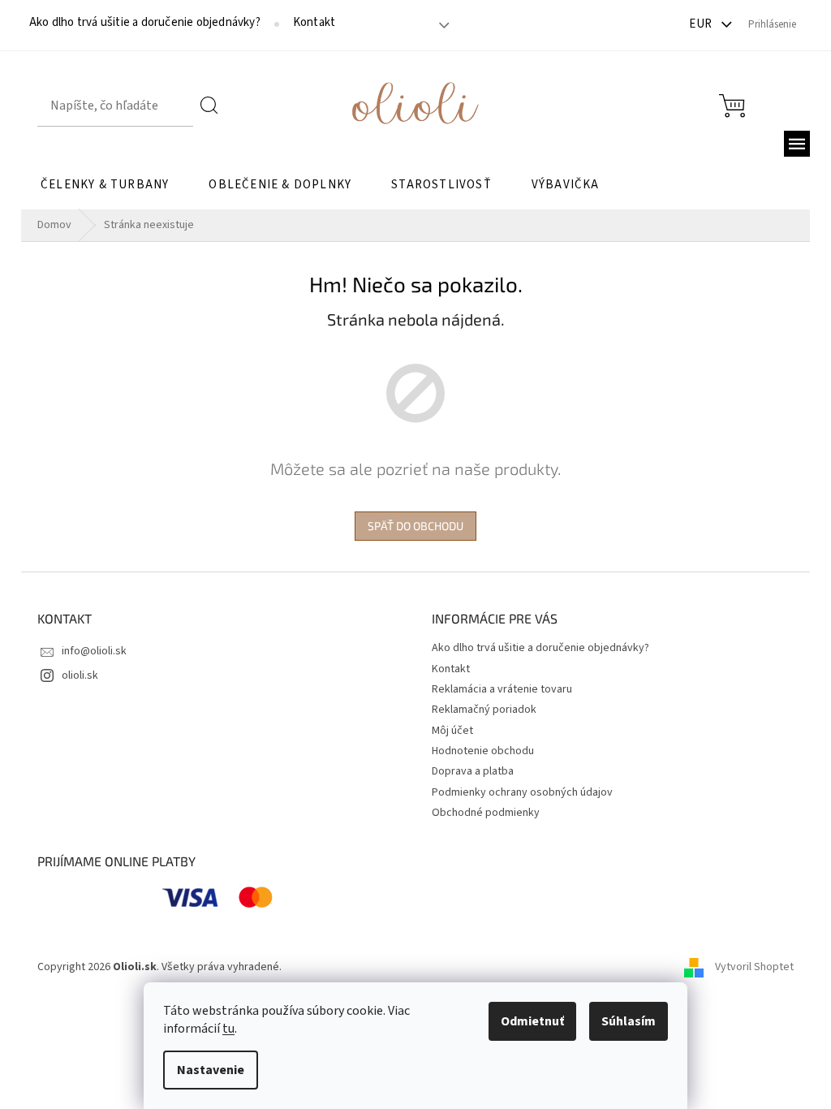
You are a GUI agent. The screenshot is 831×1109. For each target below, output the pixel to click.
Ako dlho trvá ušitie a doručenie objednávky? (144, 23)
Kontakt (314, 23)
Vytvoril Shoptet (754, 967)
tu (228, 1029)
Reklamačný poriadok (484, 709)
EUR (702, 23)
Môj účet (452, 731)
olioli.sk (80, 675)
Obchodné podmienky (486, 813)
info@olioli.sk (94, 651)
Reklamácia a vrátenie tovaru (502, 689)
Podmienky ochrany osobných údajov (522, 792)
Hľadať (209, 105)
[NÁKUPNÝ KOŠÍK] (732, 106)
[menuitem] (104, 185)
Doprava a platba (473, 771)
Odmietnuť (532, 1021)
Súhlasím (628, 1021)
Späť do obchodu (415, 526)
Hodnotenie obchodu (483, 751)
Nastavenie (210, 1070)
